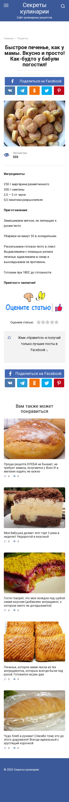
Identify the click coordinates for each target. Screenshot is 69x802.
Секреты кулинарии (34, 8)
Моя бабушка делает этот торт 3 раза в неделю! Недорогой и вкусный (31, 534)
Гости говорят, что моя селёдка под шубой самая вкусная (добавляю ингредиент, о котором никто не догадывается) (34, 601)
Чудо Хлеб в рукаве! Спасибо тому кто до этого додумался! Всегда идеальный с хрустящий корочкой (34, 739)
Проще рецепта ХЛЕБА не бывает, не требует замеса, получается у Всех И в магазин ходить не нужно (31, 467)
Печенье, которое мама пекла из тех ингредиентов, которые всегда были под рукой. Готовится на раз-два (33, 670)
